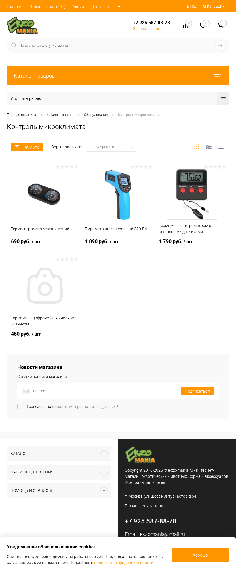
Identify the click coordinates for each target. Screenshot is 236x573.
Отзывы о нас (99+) (47, 6)
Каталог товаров (34, 76)
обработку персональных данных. (84, 406)
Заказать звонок (149, 28)
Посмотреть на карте (144, 505)
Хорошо (200, 555)
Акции (78, 6)
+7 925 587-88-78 (151, 22)
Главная (14, 6)
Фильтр (32, 147)
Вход (191, 6)
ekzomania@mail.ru (162, 534)
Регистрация (213, 6)
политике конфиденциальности (123, 562)
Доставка (100, 6)
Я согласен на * (71, 406)
